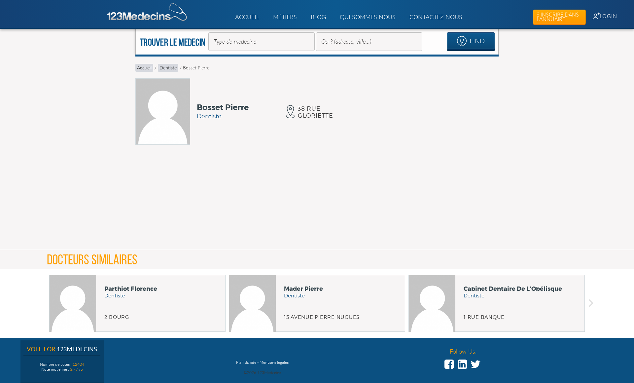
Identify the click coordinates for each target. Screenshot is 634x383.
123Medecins (147, 12)
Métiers (285, 17)
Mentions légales (274, 362)
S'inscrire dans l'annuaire (558, 17)
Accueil (247, 17)
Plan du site (246, 362)
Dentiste (168, 67)
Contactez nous (435, 17)
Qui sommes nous (368, 17)
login (608, 16)
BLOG (318, 17)
